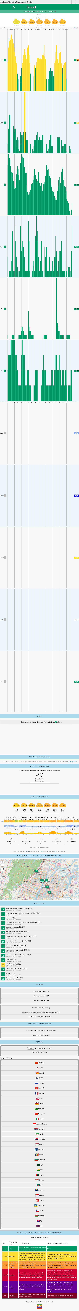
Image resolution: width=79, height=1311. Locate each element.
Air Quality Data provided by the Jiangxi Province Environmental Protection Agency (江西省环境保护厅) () (39, 761)
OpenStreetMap (68, 899)
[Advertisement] (39, 739)
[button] (49, 893)
